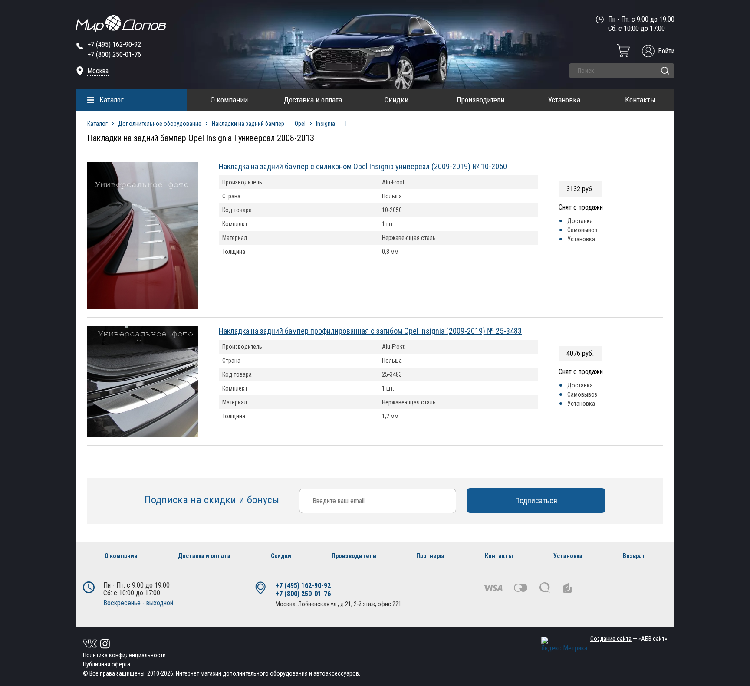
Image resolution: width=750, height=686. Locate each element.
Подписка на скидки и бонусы (213, 500)
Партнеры (430, 555)
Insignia (325, 123)
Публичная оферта (106, 664)
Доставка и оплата (313, 99)
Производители (480, 99)
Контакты (640, 99)
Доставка (580, 220)
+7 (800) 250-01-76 (114, 54)
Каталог (111, 99)
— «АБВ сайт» (628, 638)
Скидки (396, 99)
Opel (300, 123)
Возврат (634, 555)
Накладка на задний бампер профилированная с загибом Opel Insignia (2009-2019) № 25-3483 (370, 330)
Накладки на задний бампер (248, 123)
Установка (564, 99)
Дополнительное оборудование (159, 123)
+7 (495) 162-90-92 (114, 44)
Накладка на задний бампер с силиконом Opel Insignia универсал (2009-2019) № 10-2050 (363, 166)
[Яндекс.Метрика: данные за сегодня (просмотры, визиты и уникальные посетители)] (564, 644)
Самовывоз (582, 229)
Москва (98, 71)
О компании (229, 99)
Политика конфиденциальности (124, 655)
